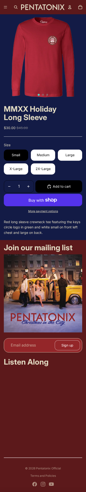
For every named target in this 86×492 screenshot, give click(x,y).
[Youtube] (51, 484)
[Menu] (5, 7)
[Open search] (16, 7)
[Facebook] (35, 484)
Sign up (67, 345)
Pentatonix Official (48, 468)
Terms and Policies (43, 475)
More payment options (43, 211)
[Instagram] (43, 484)
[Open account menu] (69, 7)
